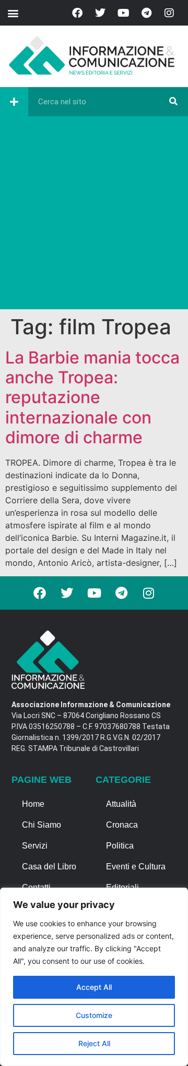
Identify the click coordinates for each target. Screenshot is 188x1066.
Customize (94, 1015)
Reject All (94, 1043)
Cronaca (122, 824)
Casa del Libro (49, 866)
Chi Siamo (41, 824)
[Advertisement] (94, 215)
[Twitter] (100, 13)
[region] (94, 977)
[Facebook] (77, 13)
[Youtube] (123, 13)
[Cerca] (173, 101)
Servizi (35, 845)
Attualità (121, 804)
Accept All (94, 987)
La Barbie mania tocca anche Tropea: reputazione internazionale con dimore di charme (92, 397)
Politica (120, 845)
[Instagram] (169, 13)
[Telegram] (146, 13)
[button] (12, 12)
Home (33, 804)
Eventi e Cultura (136, 866)
